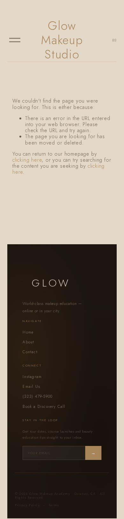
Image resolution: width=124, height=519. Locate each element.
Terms (54, 505)
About (28, 342)
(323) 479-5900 (37, 396)
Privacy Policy (27, 505)
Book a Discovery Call (44, 406)
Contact (30, 352)
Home (28, 332)
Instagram (32, 377)
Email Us (31, 386)
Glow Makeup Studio (62, 40)
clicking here (27, 160)
